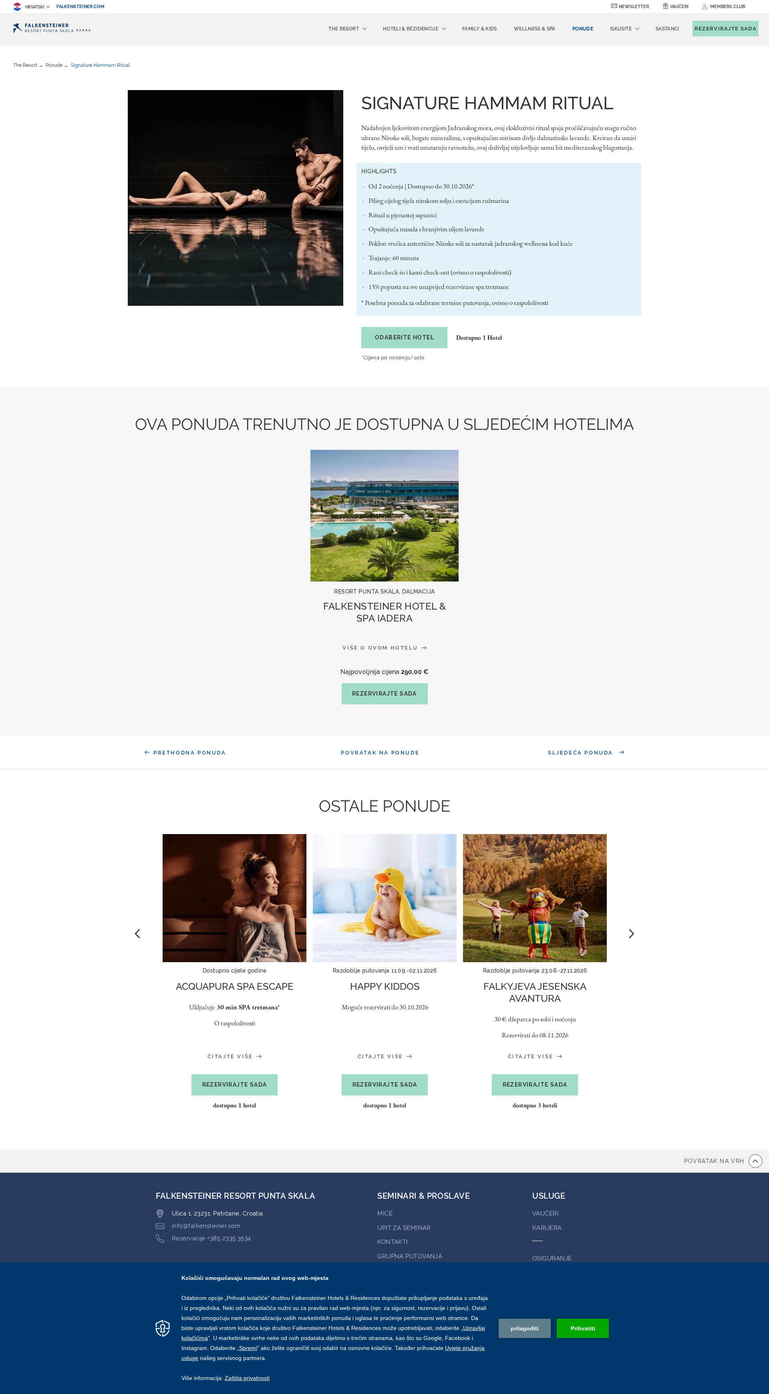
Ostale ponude (384, 805)
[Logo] (52, 28)
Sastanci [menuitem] (667, 29)
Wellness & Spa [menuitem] (535, 29)
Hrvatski (34, 7)
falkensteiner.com (80, 6)
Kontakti (392, 1242)
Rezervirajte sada (384, 693)
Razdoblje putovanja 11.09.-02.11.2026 (385, 970)
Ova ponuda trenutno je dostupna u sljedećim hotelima (384, 424)
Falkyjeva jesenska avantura (534, 992)
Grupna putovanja (409, 1256)
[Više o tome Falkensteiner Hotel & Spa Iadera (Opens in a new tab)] (384, 516)
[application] (384, 1328)
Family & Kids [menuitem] (479, 29)
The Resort (25, 65)
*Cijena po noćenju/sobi (392, 358)
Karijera (547, 1228)
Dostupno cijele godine (234, 970)
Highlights (379, 171)
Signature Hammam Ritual (100, 65)
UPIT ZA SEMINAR (404, 1228)
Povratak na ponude (380, 753)
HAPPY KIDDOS (385, 986)
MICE (385, 1213)
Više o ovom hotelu (381, 648)
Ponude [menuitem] (582, 29)
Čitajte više (231, 1056)
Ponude (54, 65)
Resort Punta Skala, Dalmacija (384, 591)
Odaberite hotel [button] (404, 337)
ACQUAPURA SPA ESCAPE (235, 986)
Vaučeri (679, 6)
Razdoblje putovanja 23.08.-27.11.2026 (535, 970)
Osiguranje (552, 1258)
